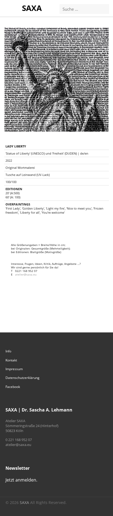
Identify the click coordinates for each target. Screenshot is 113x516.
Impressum (14, 369)
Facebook (12, 387)
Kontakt (11, 360)
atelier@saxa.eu (25, 274)
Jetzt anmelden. (21, 480)
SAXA (32, 8)
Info (8, 351)
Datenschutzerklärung (22, 378)
